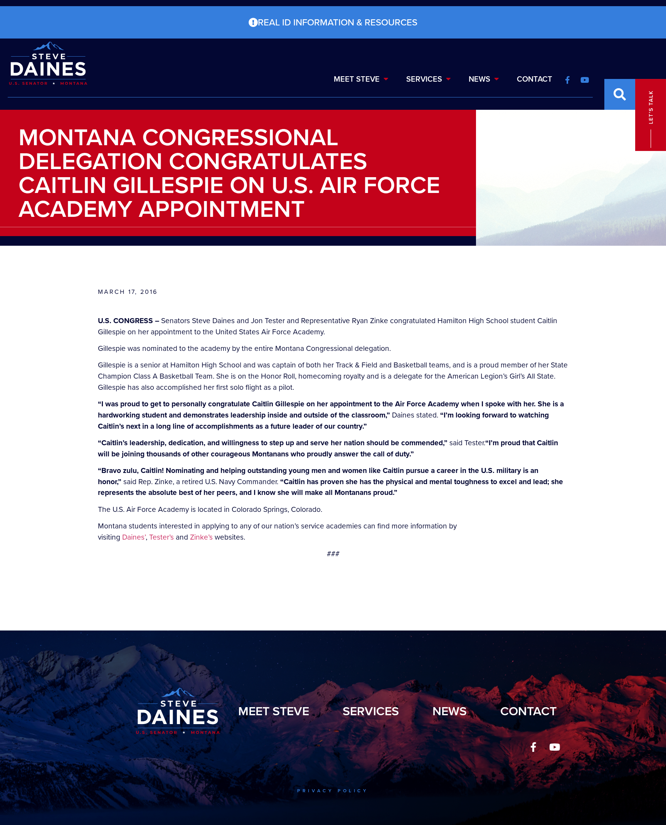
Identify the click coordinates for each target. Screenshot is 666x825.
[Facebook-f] (533, 746)
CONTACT (534, 79)
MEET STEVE (357, 79)
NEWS (479, 79)
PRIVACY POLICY (332, 790)
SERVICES (424, 79)
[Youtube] (554, 746)
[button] (619, 94)
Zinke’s (201, 537)
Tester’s (161, 537)
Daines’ (134, 537)
